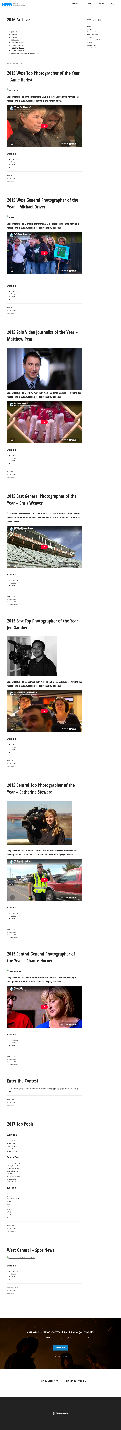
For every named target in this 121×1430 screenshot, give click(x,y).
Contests (75, 4)
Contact (89, 42)
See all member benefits (60, 1356)
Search (112, 3)
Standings (90, 29)
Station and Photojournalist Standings (25, 53)
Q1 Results (14, 32)
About (89, 4)
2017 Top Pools (91, 45)
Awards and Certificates (94, 40)
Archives (89, 37)
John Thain (12, 178)
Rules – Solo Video (92, 34)
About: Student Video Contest (95, 48)
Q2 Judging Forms (17, 45)
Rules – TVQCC (91, 32)
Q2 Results (14, 34)
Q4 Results (15, 40)
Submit (101, 4)
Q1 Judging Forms (17, 42)
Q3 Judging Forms (17, 48)
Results (89, 26)
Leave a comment (12, 184)
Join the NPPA (60, 1348)
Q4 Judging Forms (17, 50)
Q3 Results (14, 37)
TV (15, 181)
